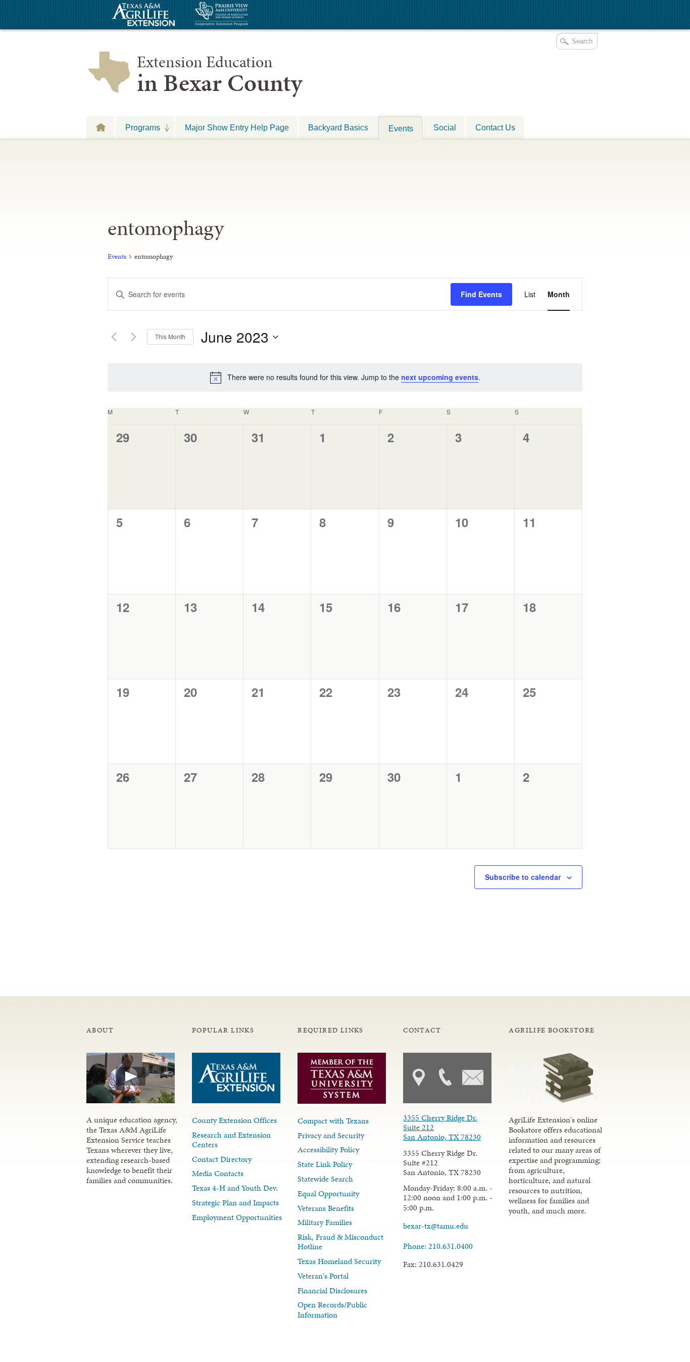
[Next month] (133, 337)
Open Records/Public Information (332, 1309)
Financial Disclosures (332, 1290)
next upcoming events (439, 377)
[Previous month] (114, 337)
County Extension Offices (234, 1120)
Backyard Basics (338, 127)
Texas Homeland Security (339, 1261)
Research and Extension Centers (231, 1139)
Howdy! (100, 127)
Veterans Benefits (326, 1208)
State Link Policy (325, 1164)
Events (400, 128)
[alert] (345, 377)
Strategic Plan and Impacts (235, 1202)
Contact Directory (222, 1159)
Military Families (325, 1222)
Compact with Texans (333, 1120)
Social (444, 127)
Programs (138, 127)
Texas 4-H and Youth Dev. (235, 1188)
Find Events (481, 294)
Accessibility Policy (328, 1149)
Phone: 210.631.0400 (438, 1246)
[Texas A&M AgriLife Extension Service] (141, 16)
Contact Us (495, 127)
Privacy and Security (331, 1135)
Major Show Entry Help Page (237, 127)
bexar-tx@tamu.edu (435, 1226)
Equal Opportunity (328, 1193)
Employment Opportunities (237, 1217)
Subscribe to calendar (523, 877)
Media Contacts (217, 1173)
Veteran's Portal (323, 1276)
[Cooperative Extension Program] (249, 15)
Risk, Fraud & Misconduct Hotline (340, 1241)
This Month (170, 336)
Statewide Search (325, 1179)
